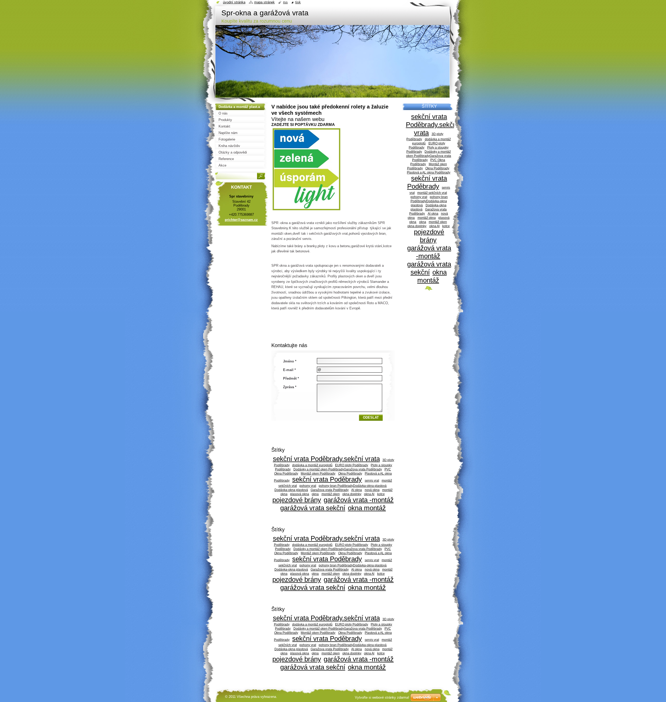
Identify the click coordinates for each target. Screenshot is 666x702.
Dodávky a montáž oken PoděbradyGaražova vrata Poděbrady (337, 469)
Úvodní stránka (234, 2)
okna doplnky (351, 494)
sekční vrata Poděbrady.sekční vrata (326, 459)
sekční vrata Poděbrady (327, 479)
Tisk (298, 2)
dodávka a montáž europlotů (312, 465)
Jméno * (289, 361)
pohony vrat (307, 485)
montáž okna (427, 217)
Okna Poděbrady (350, 473)
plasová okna (299, 494)
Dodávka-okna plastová (291, 490)
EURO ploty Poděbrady (351, 465)
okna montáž (367, 508)
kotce (381, 494)
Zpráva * (289, 387)
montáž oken (331, 494)
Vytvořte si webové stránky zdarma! (382, 697)
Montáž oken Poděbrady (318, 473)
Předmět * (291, 378)
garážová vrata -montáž (359, 500)
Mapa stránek (264, 2)
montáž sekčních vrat (432, 192)
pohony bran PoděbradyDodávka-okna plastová (353, 485)
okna (315, 494)
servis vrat (372, 480)
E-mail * (289, 370)
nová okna (372, 490)
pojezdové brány (296, 500)
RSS (285, 2)
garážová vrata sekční (312, 508)
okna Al (369, 494)
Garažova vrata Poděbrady (330, 490)
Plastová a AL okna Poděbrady (428, 172)
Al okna (356, 490)
